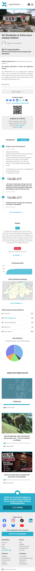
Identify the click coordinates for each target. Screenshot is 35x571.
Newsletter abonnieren (17, 534)
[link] (32, 4)
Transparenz (23, 556)
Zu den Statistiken (15, 303)
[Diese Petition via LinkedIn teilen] (17, 100)
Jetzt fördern (17, 507)
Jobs (3, 544)
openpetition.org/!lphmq (19, 103)
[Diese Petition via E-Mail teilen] (26, 100)
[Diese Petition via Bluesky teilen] (10, 100)
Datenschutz (23, 560)
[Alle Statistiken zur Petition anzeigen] (17, 299)
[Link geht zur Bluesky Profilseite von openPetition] (13, 525)
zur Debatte (16, 255)
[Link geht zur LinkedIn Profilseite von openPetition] (30, 520)
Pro (17, 228)
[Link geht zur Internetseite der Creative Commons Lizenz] (3, 569)
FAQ (20, 542)
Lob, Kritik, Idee (6, 550)
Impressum (22, 562)
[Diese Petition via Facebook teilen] (7, 100)
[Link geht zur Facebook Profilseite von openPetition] (4, 520)
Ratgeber (4, 556)
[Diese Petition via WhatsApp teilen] (20, 100)
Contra (17, 248)
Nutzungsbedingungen (26, 558)
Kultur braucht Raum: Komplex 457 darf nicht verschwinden (17, 476)
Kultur (21, 127)
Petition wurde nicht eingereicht (15, 146)
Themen (4, 562)
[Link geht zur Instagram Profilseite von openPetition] (13, 520)
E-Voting (21, 550)
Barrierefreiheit (23, 564)
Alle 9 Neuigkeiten (15, 212)
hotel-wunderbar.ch (10, 318)
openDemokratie (24, 546)
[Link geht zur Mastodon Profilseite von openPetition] (4, 525)
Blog (3, 546)
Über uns (4, 542)
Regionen (4, 564)
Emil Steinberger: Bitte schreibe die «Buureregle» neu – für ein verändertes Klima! (17, 438)
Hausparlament (23, 548)
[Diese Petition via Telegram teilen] (23, 100)
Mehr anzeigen (16, 92)
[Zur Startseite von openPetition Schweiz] (11, 4)
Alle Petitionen (6, 558)
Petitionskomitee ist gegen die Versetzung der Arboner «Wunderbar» (19, 203)
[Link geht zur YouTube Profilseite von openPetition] (22, 525)
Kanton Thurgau (20, 125)
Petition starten (6, 560)
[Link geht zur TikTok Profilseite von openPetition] (22, 520)
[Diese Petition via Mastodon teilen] (14, 100)
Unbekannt (17, 401)
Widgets (21, 544)
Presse (4, 548)
